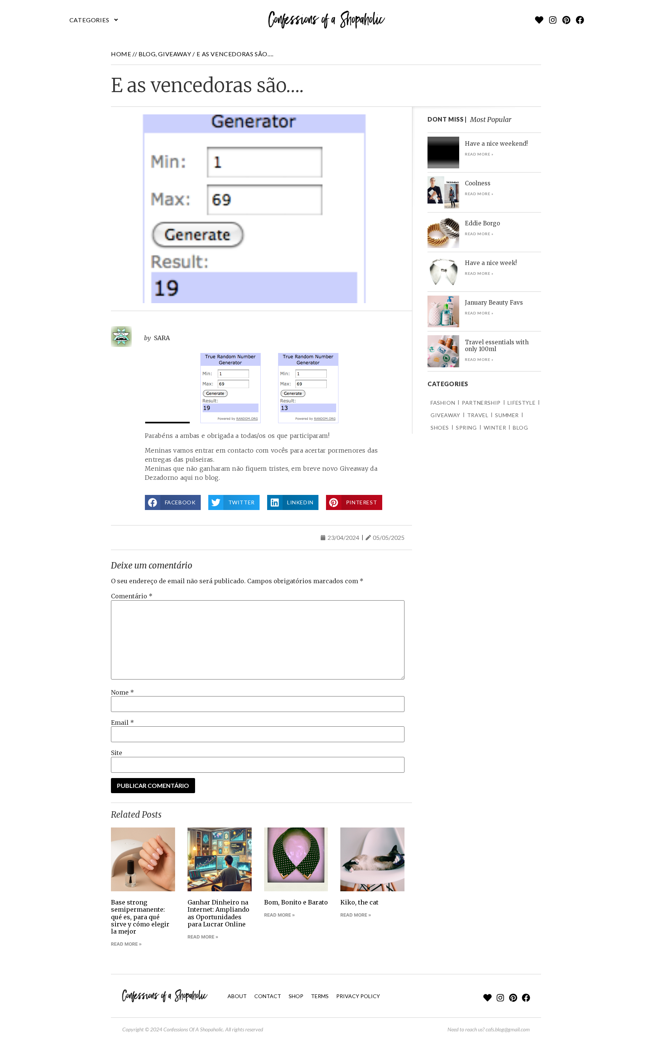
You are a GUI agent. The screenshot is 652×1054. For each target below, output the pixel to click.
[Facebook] (580, 20)
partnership (481, 402)
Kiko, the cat (359, 902)
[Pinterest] (566, 20)
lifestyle (521, 402)
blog (146, 53)
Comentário (131, 596)
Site (116, 753)
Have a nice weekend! (496, 143)
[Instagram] (553, 20)
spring (466, 427)
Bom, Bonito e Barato (296, 902)
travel (478, 415)
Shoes (440, 427)
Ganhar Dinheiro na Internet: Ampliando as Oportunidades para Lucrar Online (218, 913)
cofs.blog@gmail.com (508, 1029)
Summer (507, 415)
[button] (94, 20)
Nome (122, 692)
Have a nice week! (491, 263)
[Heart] (539, 20)
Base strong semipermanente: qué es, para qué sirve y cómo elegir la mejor (140, 916)
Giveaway (174, 53)
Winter (495, 427)
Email (122, 723)
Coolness (478, 183)
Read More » (126, 944)
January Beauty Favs (494, 302)
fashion (443, 402)
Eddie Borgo (482, 223)
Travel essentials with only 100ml (497, 346)
